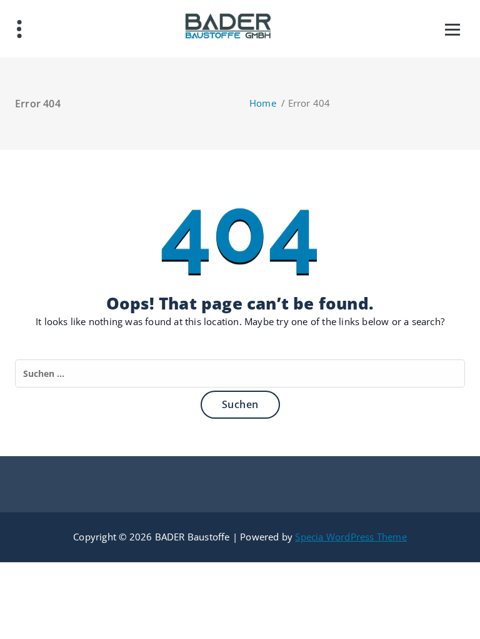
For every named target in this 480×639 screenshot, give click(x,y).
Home (262, 103)
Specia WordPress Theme (350, 536)
